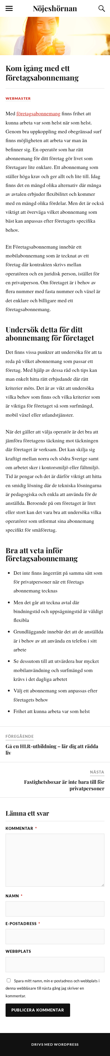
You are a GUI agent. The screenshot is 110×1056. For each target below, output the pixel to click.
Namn (14, 896)
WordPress (66, 1044)
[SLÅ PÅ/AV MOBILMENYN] (9, 9)
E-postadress (23, 923)
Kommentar (21, 828)
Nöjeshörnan (55, 8)
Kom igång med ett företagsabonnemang (42, 72)
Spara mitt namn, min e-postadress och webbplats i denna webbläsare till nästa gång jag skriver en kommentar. (52, 988)
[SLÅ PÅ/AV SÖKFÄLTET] (100, 9)
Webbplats (18, 951)
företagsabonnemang (38, 113)
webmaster (18, 98)
